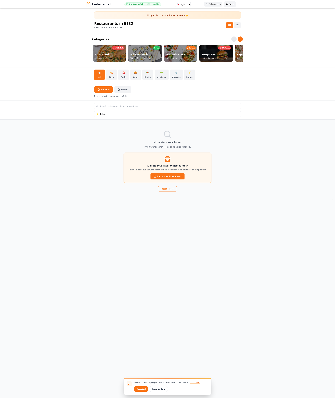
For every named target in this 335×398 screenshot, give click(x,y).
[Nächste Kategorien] (240, 39)
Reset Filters (167, 188)
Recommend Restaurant (169, 176)
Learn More (195, 382)
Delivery (105, 89)
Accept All (141, 389)
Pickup (124, 89)
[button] (109, 53)
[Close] (206, 383)
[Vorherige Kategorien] (234, 39)
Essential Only (158, 389)
